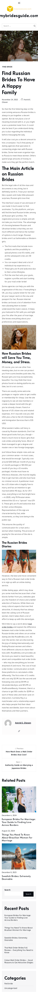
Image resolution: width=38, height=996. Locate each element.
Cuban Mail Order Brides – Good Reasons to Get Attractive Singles (18, 961)
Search (7, 890)
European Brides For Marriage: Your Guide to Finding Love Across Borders (19, 822)
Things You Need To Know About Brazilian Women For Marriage (17, 837)
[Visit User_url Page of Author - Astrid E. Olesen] (19, 731)
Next (19, 765)
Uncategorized (10, 988)
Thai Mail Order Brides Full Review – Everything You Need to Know (18, 950)
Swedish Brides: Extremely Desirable (16, 877)
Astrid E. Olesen (23, 722)
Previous (19, 751)
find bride (7, 67)
